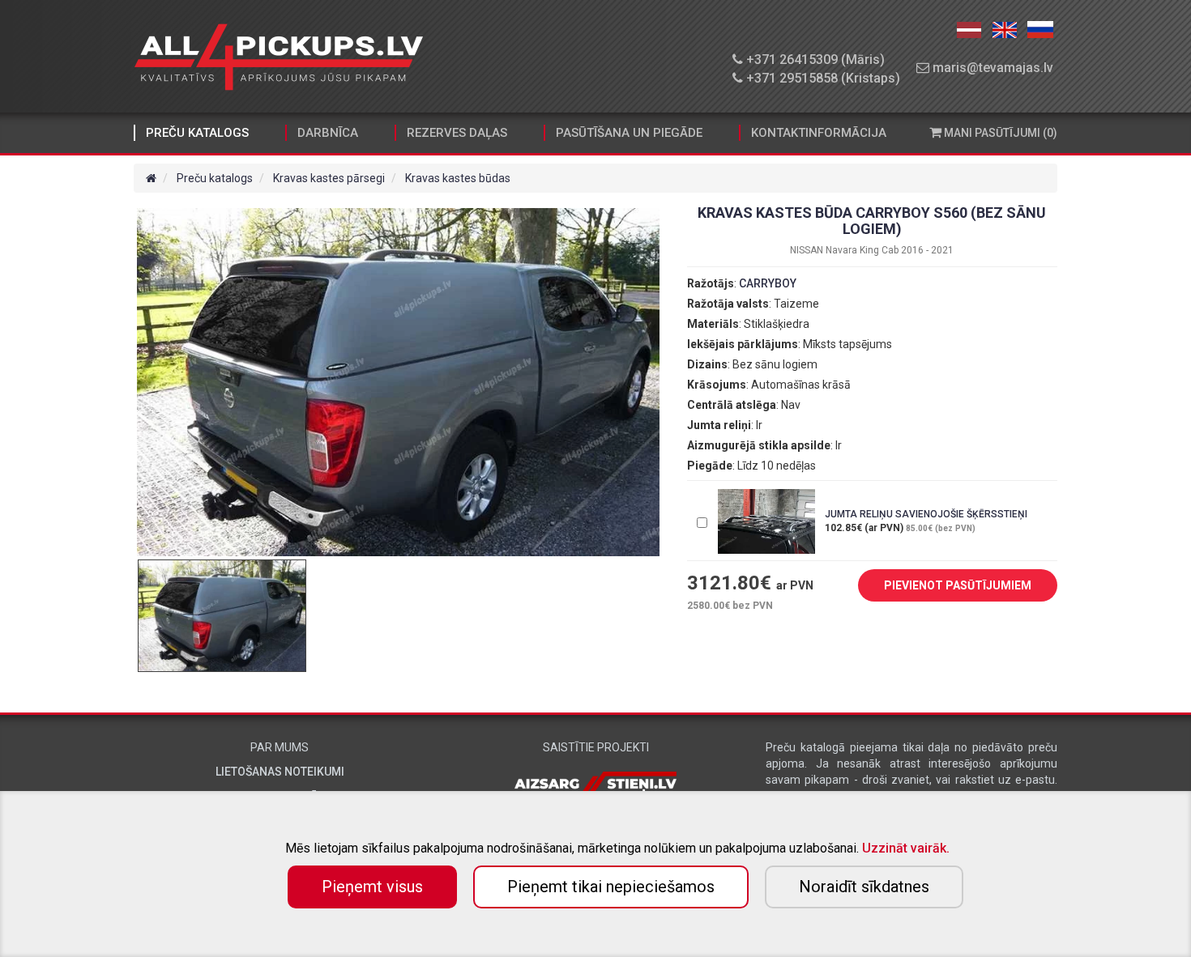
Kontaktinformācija (818, 132)
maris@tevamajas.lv (991, 67)
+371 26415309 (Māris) (814, 59)
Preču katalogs (197, 132)
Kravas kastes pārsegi (329, 178)
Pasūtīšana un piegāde (629, 132)
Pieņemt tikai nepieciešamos (611, 886)
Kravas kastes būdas (457, 178)
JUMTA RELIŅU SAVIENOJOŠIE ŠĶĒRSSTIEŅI (926, 514)
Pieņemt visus (372, 886)
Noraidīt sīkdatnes (864, 886)
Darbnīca (327, 132)
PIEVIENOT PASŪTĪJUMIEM (957, 585)
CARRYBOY (767, 283)
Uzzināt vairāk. (906, 848)
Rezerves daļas (457, 132)
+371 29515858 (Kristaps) (821, 78)
